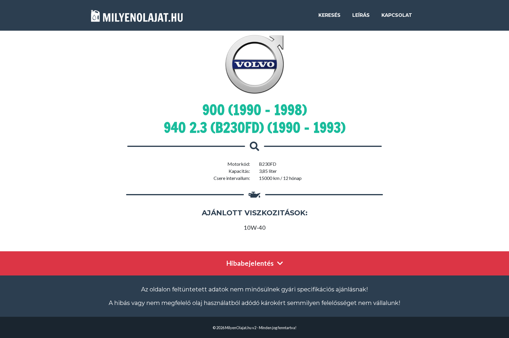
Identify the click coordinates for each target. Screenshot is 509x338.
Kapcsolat (396, 15)
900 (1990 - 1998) (254, 110)
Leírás (361, 15)
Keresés (329, 15)
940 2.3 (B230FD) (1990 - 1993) (255, 127)
